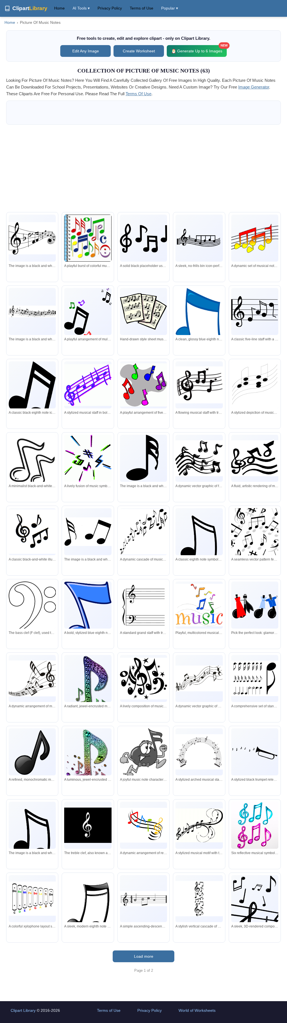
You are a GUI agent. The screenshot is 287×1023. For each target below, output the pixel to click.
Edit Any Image (85, 51)
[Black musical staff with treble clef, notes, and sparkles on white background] (199, 384)
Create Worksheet (139, 51)
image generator (253, 87)
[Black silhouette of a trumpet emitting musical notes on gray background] (254, 752)
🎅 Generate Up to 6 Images (199, 49)
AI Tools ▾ (81, 8)
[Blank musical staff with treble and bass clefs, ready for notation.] (143, 605)
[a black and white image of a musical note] (87, 531)
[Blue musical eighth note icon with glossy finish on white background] (199, 322)
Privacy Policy (110, 8)
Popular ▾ (169, 8)
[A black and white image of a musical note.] (143, 458)
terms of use (138, 93)
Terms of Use (141, 8)
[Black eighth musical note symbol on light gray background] (199, 541)
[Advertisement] (143, 168)
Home (59, 8)
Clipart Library (23, 1010)
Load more (143, 956)
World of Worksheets (197, 1010)
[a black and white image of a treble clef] (32, 238)
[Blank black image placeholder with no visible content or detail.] (143, 238)
